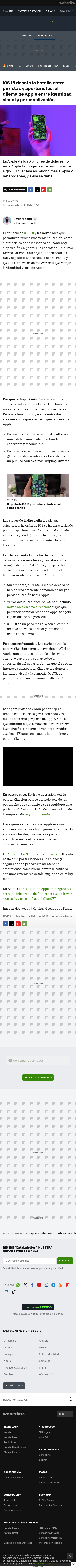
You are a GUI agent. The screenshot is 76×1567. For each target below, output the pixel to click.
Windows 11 (45, 1374)
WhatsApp (18, 1284)
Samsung (45, 1361)
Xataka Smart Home (15, 1447)
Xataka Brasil (11, 1532)
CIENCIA (50, 11)
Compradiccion (12, 1510)
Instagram (46, 1284)
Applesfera (10, 1442)
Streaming (10, 1340)
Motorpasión (46, 1477)
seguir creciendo (37, 814)
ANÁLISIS (8, 11)
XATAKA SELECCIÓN (29, 11)
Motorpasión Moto (49, 1482)
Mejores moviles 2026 (40, 1233)
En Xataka (12, 500)
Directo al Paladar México (18, 1542)
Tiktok (13, 1291)
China (10, 65)
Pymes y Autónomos (50, 1505)
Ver (40, 1077)
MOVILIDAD (66, 11)
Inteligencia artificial (16, 1367)
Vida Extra (44, 1437)
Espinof (43, 1459)
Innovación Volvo (44, 35)
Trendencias (10, 1500)
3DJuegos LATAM (48, 1527)
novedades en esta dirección (28, 607)
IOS (33, 916)
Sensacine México (49, 1532)
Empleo (8, 1374)
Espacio (8, 1347)
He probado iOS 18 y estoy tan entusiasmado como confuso (34, 505)
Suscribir (65, 1260)
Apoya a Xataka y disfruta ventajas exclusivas (38, 1313)
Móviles (20, 916)
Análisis (43, 1340)
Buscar (71, 1399)
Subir (62, 1413)
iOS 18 (29, 233)
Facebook (30, 189)
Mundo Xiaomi (12, 1452)
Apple (7, 1361)
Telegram (53, 1284)
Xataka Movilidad (49, 1354)
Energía (8, 1354)
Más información (42, 1563)
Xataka (8, 1432)
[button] (25, 219)
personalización (64, 916)
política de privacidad (51, 1268)
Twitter (37, 189)
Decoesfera (10, 1505)
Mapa (66, 65)
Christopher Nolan (48, 65)
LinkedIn (6, 1291)
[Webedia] (67, 3)
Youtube (39, 1284)
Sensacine (45, 1454)
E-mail (49, 189)
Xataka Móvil (11, 1437)
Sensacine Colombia (50, 1537)
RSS (60, 1284)
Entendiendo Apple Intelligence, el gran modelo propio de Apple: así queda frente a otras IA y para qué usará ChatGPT (37, 894)
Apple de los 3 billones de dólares (32, 854)
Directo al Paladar (14, 1477)
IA (20, 65)
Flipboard (43, 189)
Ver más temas (14, 1385)
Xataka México (12, 1527)
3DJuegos (44, 1432)
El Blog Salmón (47, 1500)
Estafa (29, 65)
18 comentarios (16, 189)
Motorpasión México (50, 1542)
